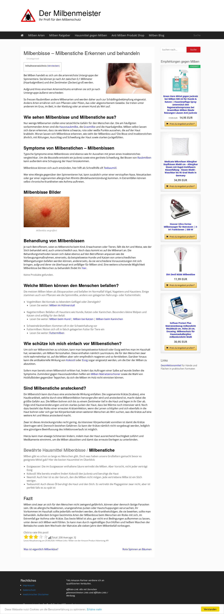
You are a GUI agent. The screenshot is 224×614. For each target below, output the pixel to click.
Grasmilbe (89, 126)
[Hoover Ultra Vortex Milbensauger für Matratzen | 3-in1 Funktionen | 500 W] (180, 209)
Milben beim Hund (60, 319)
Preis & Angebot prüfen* (182, 123)
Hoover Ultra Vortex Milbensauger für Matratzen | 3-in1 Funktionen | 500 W (180, 227)
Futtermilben (56, 333)
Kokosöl (70, 360)
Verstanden (210, 609)
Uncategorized (33, 58)
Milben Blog (156, 35)
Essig (85, 360)
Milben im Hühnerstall (62, 305)
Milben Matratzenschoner (105, 374)
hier (84, 268)
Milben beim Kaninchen (109, 319)
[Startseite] (22, 35)
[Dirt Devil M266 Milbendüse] (180, 259)
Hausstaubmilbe (68, 126)
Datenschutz (29, 589)
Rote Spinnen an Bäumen (137, 549)
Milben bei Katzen (83, 319)
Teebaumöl (110, 168)
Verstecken (53, 65)
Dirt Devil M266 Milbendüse (180, 274)
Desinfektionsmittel (171, 365)
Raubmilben (144, 157)
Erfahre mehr (94, 609)
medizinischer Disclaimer (36, 594)
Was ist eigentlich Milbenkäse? (41, 549)
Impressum (28, 585)
